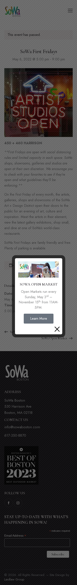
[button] (38, 319)
